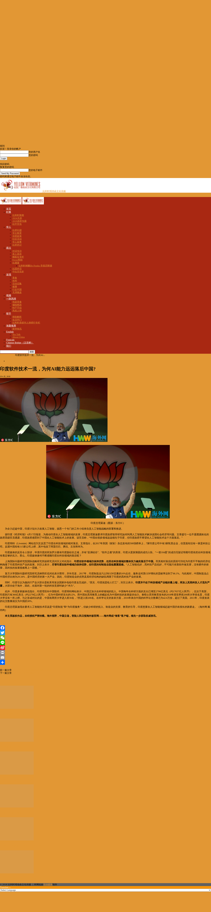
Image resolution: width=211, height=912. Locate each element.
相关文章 (5, 680)
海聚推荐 (11, 325)
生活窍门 (17, 320)
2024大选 (17, 218)
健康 (14, 286)
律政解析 (17, 317)
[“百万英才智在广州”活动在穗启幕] (17, 872)
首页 (8, 209)
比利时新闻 (18, 215)
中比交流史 (18, 271)
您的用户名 (34, 152)
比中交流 (17, 224)
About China (18, 337)
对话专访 (17, 251)
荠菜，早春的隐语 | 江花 (15, 812)
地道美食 (17, 302)
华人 (8, 227)
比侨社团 (17, 230)
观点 (8, 248)
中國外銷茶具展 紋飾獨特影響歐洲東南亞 (33, 670)
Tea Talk (16, 334)
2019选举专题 (19, 221)
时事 (8, 212)
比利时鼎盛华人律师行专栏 (26, 322)
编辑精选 (17, 305)
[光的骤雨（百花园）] (17, 741)
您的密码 (33, 155)
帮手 (8, 313)
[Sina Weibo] (105, 647)
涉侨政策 (17, 236)
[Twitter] (105, 632)
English (10, 331)
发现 (8, 274)
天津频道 (17, 292)
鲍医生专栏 (18, 257)
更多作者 (16, 680)
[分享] (105, 662)
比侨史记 (17, 245)
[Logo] (11, 203)
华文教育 (17, 233)
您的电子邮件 (35, 170)
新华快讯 (17, 329)
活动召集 (17, 283)
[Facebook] (105, 627)
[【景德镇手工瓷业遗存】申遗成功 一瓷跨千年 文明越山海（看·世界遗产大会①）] (17, 708)
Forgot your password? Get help (15, 161)
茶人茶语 (17, 254)
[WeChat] (105, 637)
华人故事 (17, 242)
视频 (8, 295)
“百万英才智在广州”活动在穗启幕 (21, 878)
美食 (14, 278)
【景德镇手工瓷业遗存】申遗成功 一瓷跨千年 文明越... (34, 714)
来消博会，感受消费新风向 (16, 779)
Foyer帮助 (17, 260)
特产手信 (17, 307)
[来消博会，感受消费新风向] (17, 774)
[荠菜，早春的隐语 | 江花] (17, 806)
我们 (8, 346)
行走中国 (17, 289)
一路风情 (11, 298)
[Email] (105, 657)
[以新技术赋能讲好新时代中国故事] (17, 839)
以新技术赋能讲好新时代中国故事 (21, 845)
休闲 (14, 280)
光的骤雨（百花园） (12, 746)
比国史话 (17, 268)
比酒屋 (15, 263)
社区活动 (17, 239)
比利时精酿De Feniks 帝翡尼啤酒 (35, 265)
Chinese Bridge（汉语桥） (20, 342)
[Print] (105, 652)
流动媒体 (48, 884)
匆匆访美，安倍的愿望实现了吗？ (29, 673)
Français (10, 339)
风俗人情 (17, 310)
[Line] (105, 642)
